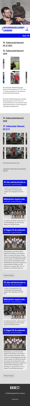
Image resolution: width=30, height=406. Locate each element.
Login (26, 30)
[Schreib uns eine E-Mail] (18, 388)
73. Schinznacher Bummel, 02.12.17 (14, 128)
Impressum (15, 399)
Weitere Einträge (9, 275)
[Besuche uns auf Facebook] (11, 388)
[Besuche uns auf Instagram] (14, 388)
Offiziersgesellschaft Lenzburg (13, 29)
